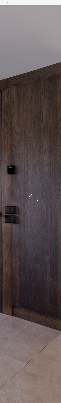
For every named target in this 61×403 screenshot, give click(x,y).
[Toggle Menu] (54, 2)
